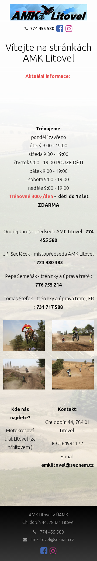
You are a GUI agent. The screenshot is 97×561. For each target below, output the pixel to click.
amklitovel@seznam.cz (52, 539)
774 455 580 (42, 28)
